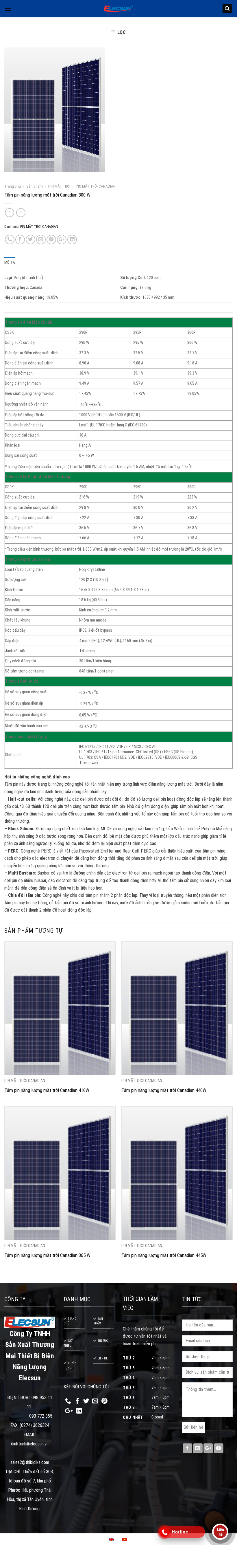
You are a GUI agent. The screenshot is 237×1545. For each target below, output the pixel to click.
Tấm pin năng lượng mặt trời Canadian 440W (163, 1090)
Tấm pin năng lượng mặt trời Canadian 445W (163, 1255)
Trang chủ (12, 186)
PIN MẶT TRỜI (59, 186)
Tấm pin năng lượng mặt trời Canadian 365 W (47, 1255)
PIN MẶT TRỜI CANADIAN (96, 186)
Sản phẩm (34, 186)
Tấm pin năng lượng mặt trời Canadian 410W (46, 1090)
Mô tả (9, 262)
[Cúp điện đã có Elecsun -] (118, 8)
